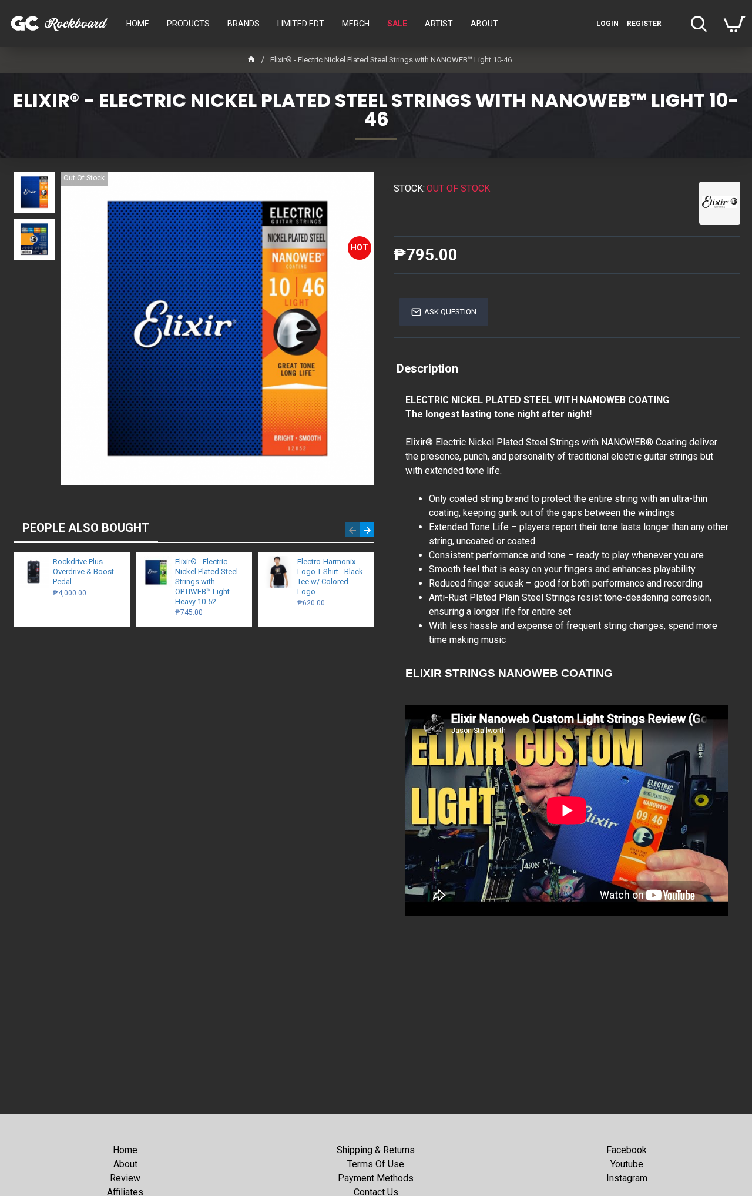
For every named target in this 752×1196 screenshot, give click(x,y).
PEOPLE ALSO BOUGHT (85, 528)
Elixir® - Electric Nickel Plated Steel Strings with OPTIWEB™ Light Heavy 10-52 (206, 581)
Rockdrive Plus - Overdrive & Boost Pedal (83, 571)
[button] (352, 529)
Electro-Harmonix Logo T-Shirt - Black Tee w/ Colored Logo (330, 576)
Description (427, 368)
